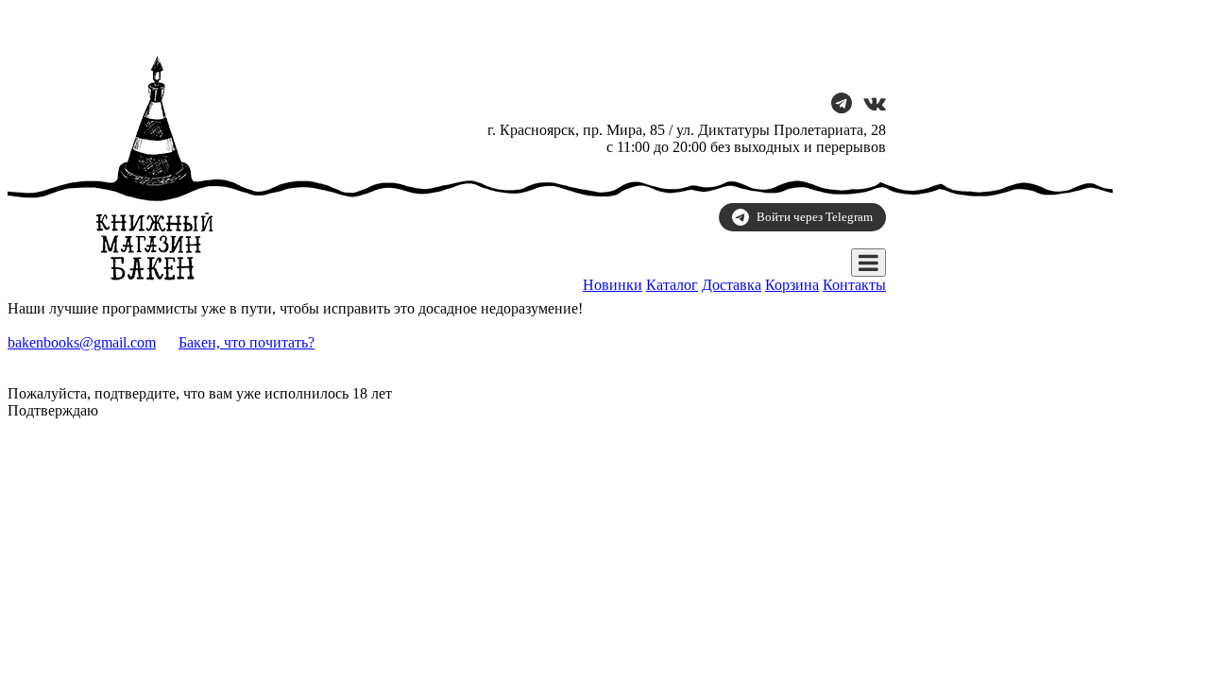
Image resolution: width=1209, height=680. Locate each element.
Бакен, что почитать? (247, 342)
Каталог (672, 285)
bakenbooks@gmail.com (82, 342)
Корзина (792, 285)
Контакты (854, 285)
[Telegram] (841, 105)
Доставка (731, 285)
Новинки (612, 285)
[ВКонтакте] (874, 105)
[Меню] (868, 262)
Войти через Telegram (815, 217)
